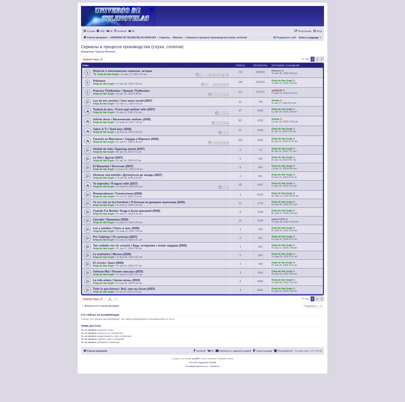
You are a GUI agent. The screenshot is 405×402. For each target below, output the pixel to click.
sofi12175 (276, 90)
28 (223, 75)
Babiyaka (276, 70)
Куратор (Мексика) (105, 51)
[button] (322, 59)
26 (214, 75)
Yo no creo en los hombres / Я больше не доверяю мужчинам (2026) (139, 202)
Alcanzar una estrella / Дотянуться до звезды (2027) (127, 174)
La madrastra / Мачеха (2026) (112, 254)
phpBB (195, 358)
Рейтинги (99, 80)
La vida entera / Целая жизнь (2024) (116, 280)
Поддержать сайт (286, 37)
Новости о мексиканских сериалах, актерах (122, 70)
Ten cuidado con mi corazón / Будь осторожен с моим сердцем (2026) (140, 245)
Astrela (275, 100)
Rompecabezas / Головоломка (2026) (117, 193)
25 (209, 75)
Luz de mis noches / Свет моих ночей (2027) (122, 100)
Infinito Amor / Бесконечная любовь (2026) (122, 119)
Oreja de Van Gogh (107, 74)
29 (227, 75)
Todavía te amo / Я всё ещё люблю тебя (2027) (124, 109)
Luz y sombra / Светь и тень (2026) (116, 228)
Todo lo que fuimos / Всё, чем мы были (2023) (124, 288)
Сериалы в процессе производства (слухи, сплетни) (132, 46)
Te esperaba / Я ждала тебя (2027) (115, 183)
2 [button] (317, 59)
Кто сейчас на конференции (100, 315)
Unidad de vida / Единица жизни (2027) (118, 148)
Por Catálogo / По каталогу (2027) (115, 236)
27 (218, 75)
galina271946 (278, 219)
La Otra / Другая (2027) (108, 157)
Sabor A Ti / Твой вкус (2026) (112, 129)
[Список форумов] (118, 16)
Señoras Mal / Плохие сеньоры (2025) (118, 271)
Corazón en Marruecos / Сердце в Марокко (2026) (126, 139)
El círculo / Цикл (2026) (108, 262)
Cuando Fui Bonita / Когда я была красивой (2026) (126, 210)
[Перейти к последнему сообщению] (283, 70)
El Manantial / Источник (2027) (113, 166)
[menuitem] (100, 31)
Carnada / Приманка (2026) (110, 219)
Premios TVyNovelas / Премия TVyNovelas (121, 90)
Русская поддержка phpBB (202, 362)
